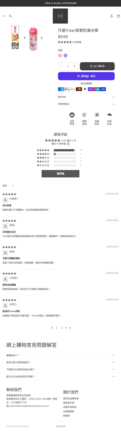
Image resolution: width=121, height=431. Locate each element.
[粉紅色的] (60, 55)
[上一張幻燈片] (23, 38)
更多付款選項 (86, 83)
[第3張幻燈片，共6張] (15, 45)
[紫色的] (65, 55)
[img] (9, 194)
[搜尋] (10, 16)
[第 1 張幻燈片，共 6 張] (15, 29)
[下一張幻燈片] (42, 38)
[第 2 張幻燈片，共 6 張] (15, 37)
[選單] (3, 16)
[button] (65, 42)
